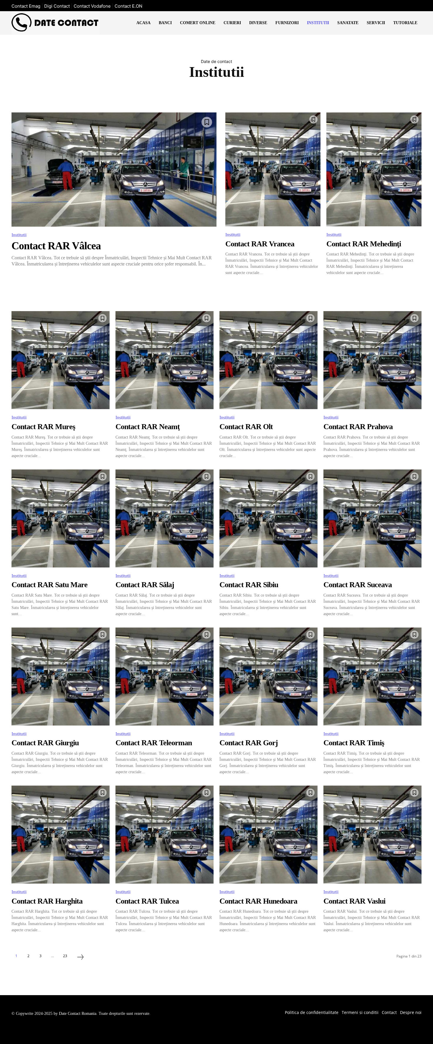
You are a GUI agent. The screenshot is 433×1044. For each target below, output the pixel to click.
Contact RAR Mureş (43, 426)
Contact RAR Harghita (46, 901)
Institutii (19, 235)
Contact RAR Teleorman (153, 742)
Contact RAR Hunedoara (258, 901)
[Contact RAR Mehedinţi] (374, 169)
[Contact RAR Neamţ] (164, 360)
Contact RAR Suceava (357, 584)
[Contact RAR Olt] (268, 360)
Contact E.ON (128, 6)
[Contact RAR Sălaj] (164, 518)
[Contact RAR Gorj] (268, 677)
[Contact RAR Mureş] (60, 360)
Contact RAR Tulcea (147, 901)
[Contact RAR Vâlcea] (113, 169)
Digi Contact (57, 6)
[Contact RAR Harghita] (60, 835)
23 (65, 955)
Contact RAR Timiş (353, 742)
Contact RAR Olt (246, 426)
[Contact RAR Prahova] (372, 360)
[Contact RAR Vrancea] (272, 169)
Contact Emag (25, 6)
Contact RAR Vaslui (354, 901)
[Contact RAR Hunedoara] (268, 835)
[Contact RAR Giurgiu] (60, 677)
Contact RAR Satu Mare (49, 584)
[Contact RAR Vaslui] (372, 835)
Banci (163, 92)
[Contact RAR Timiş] (372, 677)
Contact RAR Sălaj (144, 584)
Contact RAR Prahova (358, 426)
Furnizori (285, 92)
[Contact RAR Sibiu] (268, 518)
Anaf (142, 92)
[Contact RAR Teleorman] (164, 677)
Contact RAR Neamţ (147, 426)
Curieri (229, 92)
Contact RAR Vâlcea (56, 246)
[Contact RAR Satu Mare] (60, 518)
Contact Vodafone (92, 6)
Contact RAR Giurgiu (45, 742)
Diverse (256, 92)
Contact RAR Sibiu (248, 584)
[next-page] (80, 957)
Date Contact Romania (77, 1013)
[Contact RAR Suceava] (372, 518)
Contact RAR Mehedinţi (363, 244)
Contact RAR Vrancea (259, 244)
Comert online (195, 92)
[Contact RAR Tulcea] (164, 835)
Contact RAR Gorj (248, 742)
